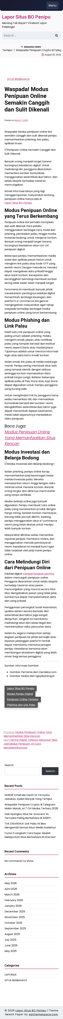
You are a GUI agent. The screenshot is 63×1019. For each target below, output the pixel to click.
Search (9, 765)
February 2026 (14, 900)
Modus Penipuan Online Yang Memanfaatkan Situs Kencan (30, 437)
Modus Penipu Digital (20, 694)
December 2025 (15, 911)
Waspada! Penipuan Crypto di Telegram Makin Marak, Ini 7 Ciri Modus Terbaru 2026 (31, 806)
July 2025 (10, 940)
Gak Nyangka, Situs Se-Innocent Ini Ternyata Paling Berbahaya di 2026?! (28, 816)
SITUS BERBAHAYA (18, 79)
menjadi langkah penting (38, 574)
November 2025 (15, 917)
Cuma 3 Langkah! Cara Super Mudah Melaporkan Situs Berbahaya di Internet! (30, 835)
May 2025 (11, 951)
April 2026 (11, 889)
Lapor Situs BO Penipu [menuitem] (18, 203)
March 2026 (12, 894)
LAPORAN (10, 975)
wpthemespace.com (43, 1014)
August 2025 (12, 934)
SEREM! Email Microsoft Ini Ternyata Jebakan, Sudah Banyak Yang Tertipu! (28, 797)
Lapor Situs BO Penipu (26, 17)
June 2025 (11, 945)
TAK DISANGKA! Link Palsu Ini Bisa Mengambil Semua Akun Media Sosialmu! (30, 825)
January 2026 (13, 906)
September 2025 (15, 928)
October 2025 (13, 923)
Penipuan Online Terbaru (22, 699)
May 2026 (11, 883)
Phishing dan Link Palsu (21, 705)
